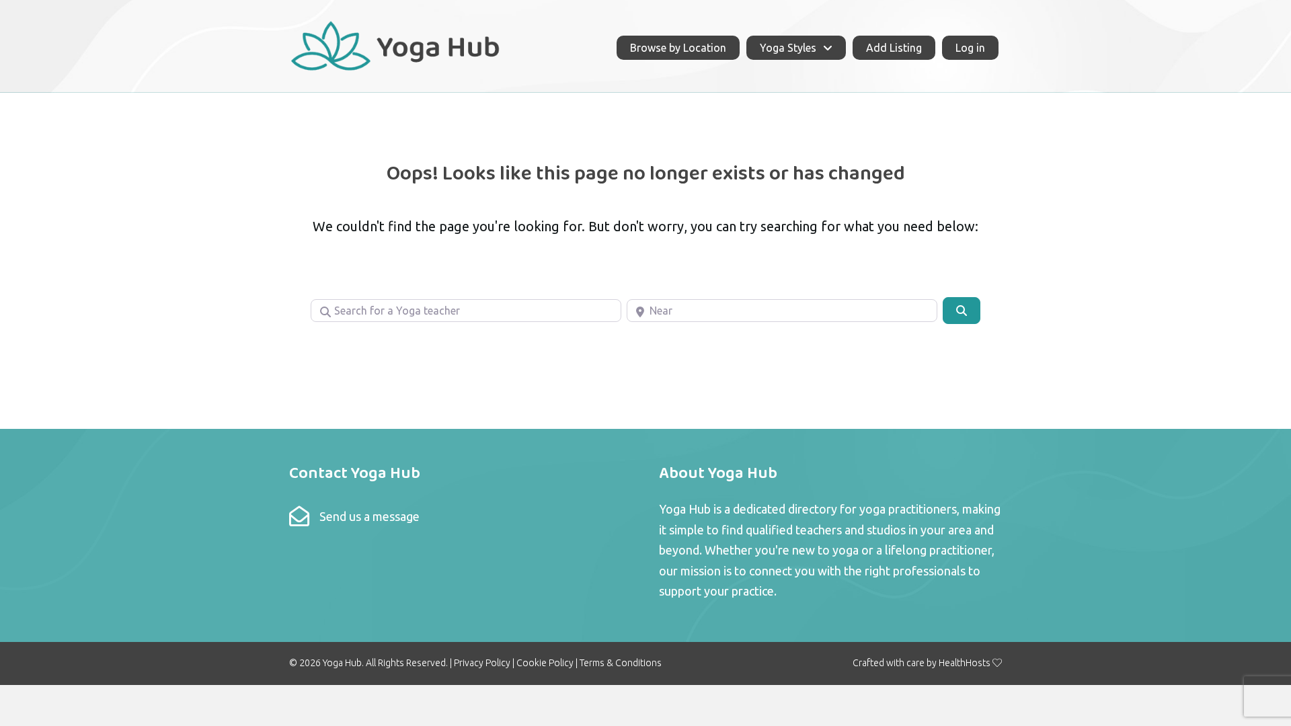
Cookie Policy (545, 662)
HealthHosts (964, 662)
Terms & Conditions (621, 662)
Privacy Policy (482, 662)
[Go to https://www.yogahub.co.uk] (396, 44)
